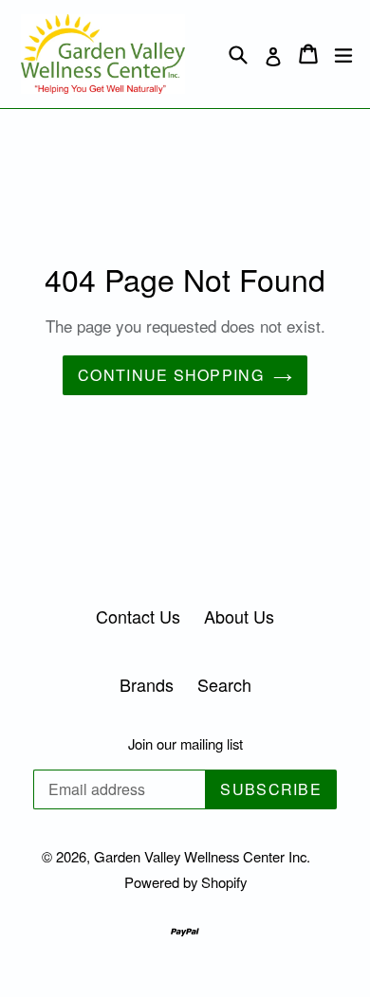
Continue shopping (171, 375)
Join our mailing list (185, 743)
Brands (147, 684)
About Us (239, 616)
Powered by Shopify (185, 882)
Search (224, 684)
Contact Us (138, 616)
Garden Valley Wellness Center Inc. (202, 856)
